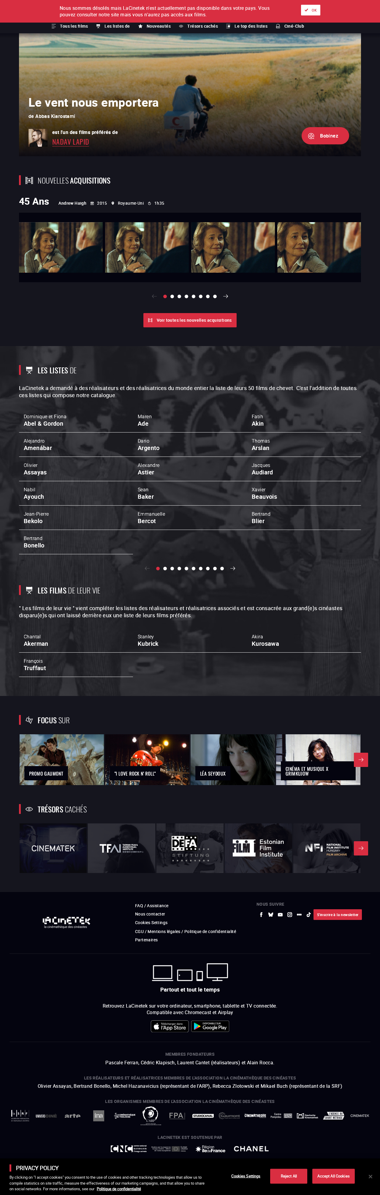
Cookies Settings (245, 1176)
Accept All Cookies (333, 1176)
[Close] (370, 1176)
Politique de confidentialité (119, 1188)
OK (314, 10)
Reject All (289, 1176)
